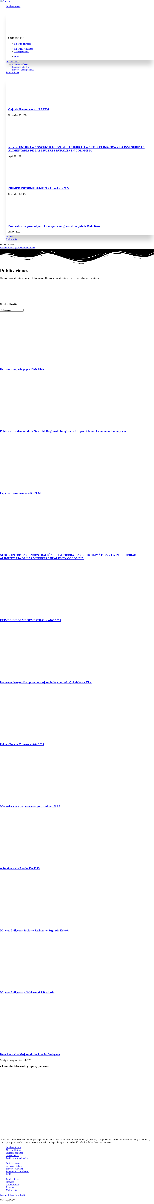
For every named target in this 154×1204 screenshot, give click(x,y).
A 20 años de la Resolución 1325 (20, 868)
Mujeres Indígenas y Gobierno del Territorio (27, 992)
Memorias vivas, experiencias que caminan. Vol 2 (30, 806)
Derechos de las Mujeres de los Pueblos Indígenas (30, 1054)
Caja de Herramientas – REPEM (28, 109)
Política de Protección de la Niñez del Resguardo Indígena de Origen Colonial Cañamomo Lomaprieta (63, 431)
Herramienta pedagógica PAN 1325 (22, 369)
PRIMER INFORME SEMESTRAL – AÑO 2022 (38, 188)
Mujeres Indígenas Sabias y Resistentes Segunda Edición (34, 930)
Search (3, 244)
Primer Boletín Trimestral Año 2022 (22, 744)
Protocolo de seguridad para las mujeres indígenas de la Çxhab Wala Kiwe (54, 226)
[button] (80, 6)
